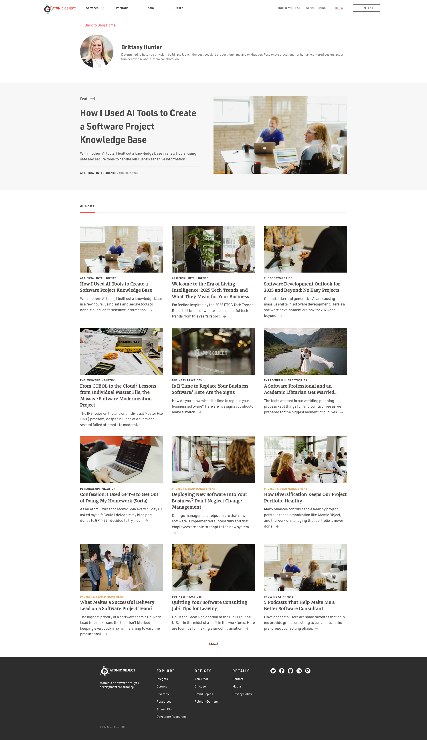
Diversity (163, 694)
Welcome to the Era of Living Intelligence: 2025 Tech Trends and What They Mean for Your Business (210, 290)
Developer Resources (172, 716)
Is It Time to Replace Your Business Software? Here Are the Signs (210, 389)
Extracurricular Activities (285, 380)
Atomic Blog (165, 709)
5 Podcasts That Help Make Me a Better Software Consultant (299, 605)
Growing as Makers (279, 596)
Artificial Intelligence (98, 173)
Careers (162, 686)
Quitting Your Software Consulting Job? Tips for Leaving (209, 605)
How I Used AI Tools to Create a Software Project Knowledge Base (138, 126)
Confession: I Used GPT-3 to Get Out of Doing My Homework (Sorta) (119, 497)
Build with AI (289, 8)
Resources (164, 701)
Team (150, 8)
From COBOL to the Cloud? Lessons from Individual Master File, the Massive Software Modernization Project (118, 395)
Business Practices (187, 380)
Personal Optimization (98, 488)
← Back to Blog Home (98, 25)
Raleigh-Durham (206, 701)
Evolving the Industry (97, 380)
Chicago (200, 686)
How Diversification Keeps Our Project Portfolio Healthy (305, 497)
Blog (339, 8)
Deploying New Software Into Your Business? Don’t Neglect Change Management (209, 501)
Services (92, 8)
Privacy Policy (242, 694)
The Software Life (278, 278)
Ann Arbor (201, 679)
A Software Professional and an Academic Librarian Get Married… (300, 389)
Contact (367, 8)
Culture (178, 8)
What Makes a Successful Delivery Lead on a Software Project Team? (117, 605)
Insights (162, 679)
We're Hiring (316, 8)
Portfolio (122, 8)
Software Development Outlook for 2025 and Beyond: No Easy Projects (302, 287)
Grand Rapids (204, 694)
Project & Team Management (194, 488)
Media (236, 686)
